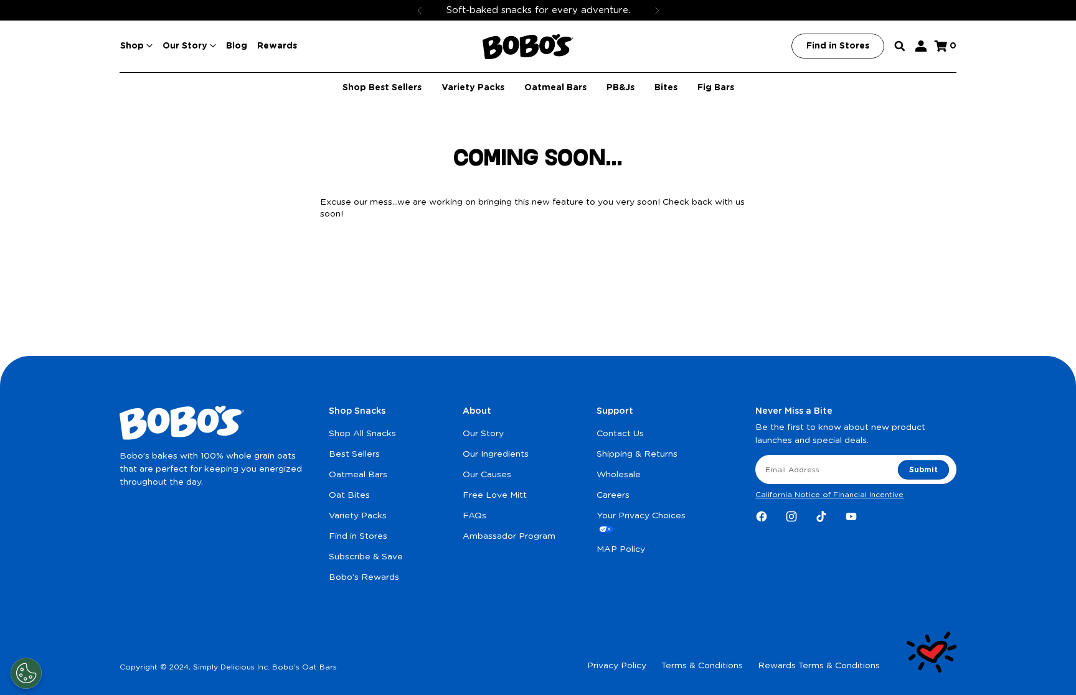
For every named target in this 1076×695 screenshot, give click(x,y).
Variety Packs (358, 515)
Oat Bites (349, 495)
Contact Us (620, 433)
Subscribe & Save (366, 557)
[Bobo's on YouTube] (851, 516)
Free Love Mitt (495, 495)
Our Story (483, 433)
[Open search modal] (899, 46)
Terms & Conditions (702, 665)
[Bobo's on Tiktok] (821, 516)
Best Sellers (354, 454)
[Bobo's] (528, 46)
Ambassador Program (509, 536)
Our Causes (487, 474)
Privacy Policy (616, 665)
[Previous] (419, 10)
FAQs (474, 515)
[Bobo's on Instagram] (791, 516)
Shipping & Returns (637, 454)
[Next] (657, 10)
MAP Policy (621, 549)
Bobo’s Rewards (364, 577)
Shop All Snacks (362, 433)
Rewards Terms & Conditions (819, 665)
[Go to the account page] (921, 46)
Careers (613, 495)
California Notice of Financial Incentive (829, 494)
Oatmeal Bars (358, 474)
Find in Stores (358, 536)
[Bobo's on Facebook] (761, 516)
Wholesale (619, 474)
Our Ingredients (496, 454)
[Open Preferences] (26, 673)
